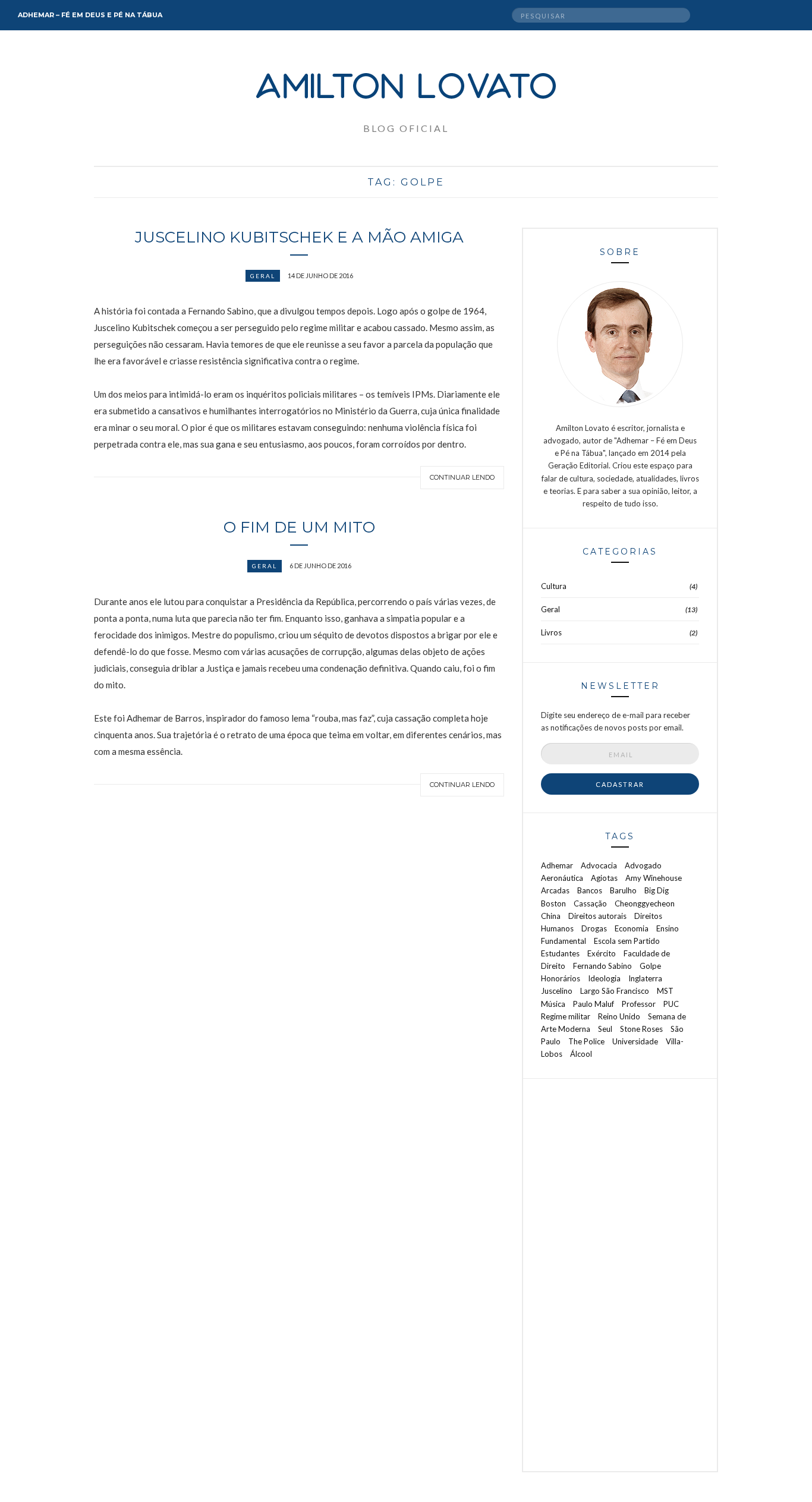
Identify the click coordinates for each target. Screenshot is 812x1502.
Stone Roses (641, 1029)
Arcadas (555, 890)
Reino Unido (619, 1016)
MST (665, 991)
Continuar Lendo (462, 477)
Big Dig (656, 890)
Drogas (594, 928)
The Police (586, 1041)
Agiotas (604, 878)
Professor (639, 1004)
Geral (262, 275)
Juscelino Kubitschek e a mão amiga (299, 237)
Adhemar (557, 865)
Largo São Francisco (614, 991)
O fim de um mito (299, 527)
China (551, 916)
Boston (553, 903)
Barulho (623, 890)
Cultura (553, 586)
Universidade (635, 1041)
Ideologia (604, 978)
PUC (671, 1004)
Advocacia (599, 865)
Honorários (560, 978)
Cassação (590, 903)
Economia (632, 928)
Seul (605, 1029)
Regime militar (565, 1016)
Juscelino (556, 991)
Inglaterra (645, 978)
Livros (551, 632)
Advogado (643, 865)
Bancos (589, 890)
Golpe (650, 966)
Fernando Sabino (602, 966)
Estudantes (560, 953)
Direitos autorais (597, 916)
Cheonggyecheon (645, 903)
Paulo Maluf (593, 1004)
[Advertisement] (620, 1275)
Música (553, 1004)
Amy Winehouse (653, 878)
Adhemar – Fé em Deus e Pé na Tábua (90, 15)
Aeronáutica (562, 878)
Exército (601, 953)
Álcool (581, 1054)
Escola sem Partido (627, 941)
